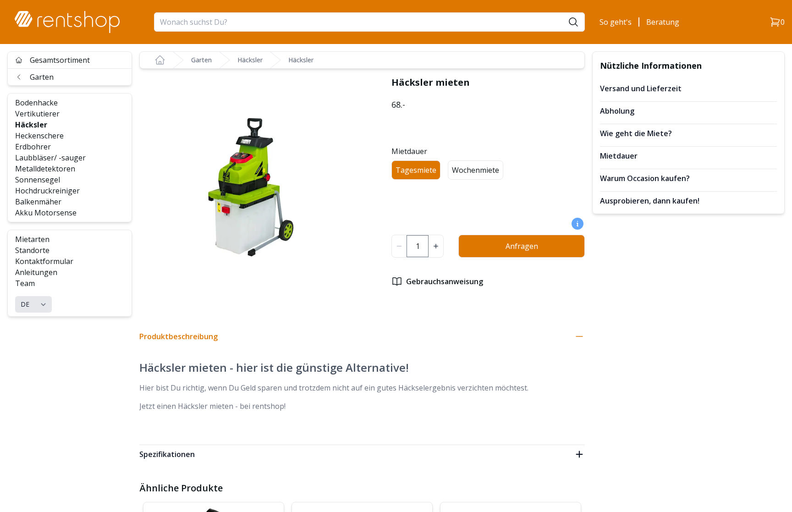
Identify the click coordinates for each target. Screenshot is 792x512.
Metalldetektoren (45, 169)
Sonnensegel (37, 180)
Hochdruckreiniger (47, 191)
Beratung (662, 22)
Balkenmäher (38, 202)
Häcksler (31, 125)
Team (25, 283)
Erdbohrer (33, 147)
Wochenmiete (475, 170)
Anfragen (522, 246)
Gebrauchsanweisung (444, 281)
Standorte (32, 250)
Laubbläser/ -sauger (50, 158)
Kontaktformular (44, 261)
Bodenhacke (36, 103)
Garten (42, 77)
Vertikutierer (37, 114)
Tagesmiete (416, 170)
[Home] (159, 60)
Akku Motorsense (46, 213)
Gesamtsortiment (60, 60)
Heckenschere (39, 136)
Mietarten (32, 239)
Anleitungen (36, 272)
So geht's (616, 22)
